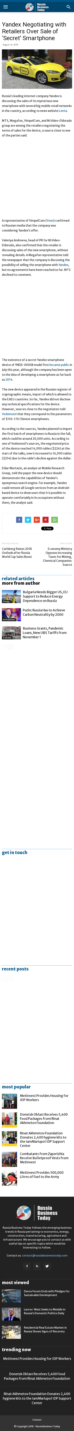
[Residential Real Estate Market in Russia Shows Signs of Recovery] (11, 1332)
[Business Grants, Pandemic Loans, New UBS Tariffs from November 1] (11, 632)
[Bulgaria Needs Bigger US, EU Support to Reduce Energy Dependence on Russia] (11, 596)
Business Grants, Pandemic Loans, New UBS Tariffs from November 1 (45, 632)
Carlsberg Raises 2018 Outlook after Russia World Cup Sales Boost (17, 553)
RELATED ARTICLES (18, 578)
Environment (9, 619)
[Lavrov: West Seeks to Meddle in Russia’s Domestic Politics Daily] (11, 1314)
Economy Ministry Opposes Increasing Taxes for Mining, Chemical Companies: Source (57, 557)
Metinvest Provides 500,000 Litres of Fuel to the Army (42, 1175)
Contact (37, 1419)
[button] (68, 7)
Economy (7, 638)
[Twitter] (47, 1266)
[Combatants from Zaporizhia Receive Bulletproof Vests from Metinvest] (9, 1159)
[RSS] (37, 1266)
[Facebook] (27, 1266)
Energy (6, 601)
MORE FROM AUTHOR (21, 583)
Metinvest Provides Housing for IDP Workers (37, 1359)
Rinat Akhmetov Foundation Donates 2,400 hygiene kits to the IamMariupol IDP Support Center (43, 1139)
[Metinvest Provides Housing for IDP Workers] (9, 1101)
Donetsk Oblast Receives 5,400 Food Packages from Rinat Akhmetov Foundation (44, 1118)
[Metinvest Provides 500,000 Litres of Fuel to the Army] (9, 1178)
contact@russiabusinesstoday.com (45, 1255)
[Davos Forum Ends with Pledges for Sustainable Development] (11, 1295)
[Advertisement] (37, 180)
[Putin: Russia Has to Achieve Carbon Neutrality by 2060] (11, 614)
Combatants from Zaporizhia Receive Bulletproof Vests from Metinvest (44, 1158)
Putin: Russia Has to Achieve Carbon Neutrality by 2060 (44, 612)
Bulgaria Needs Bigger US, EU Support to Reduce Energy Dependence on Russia (45, 596)
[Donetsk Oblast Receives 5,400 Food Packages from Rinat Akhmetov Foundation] (9, 1120)
